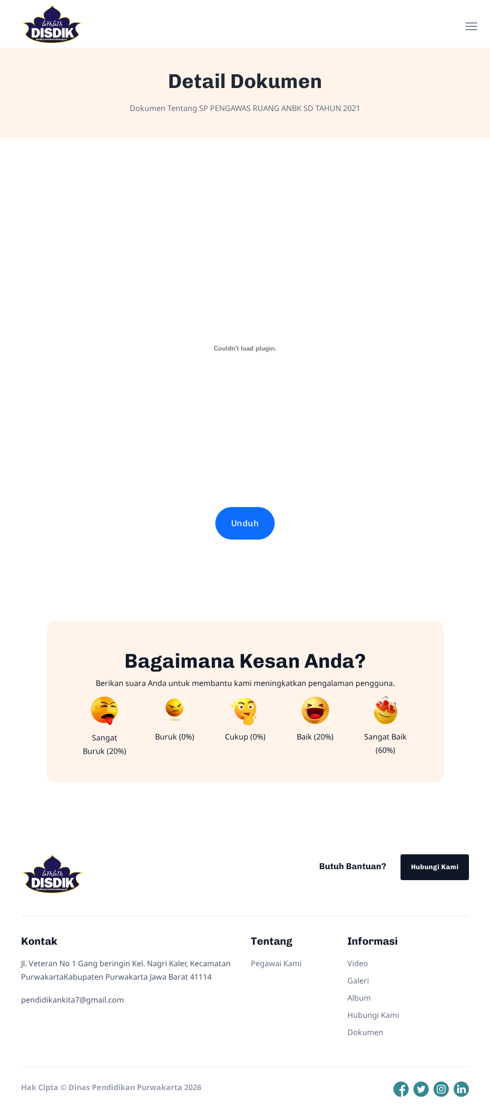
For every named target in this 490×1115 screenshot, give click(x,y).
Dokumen (365, 1032)
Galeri (358, 980)
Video (357, 963)
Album (359, 998)
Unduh (245, 523)
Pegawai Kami (276, 963)
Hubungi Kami (434, 867)
